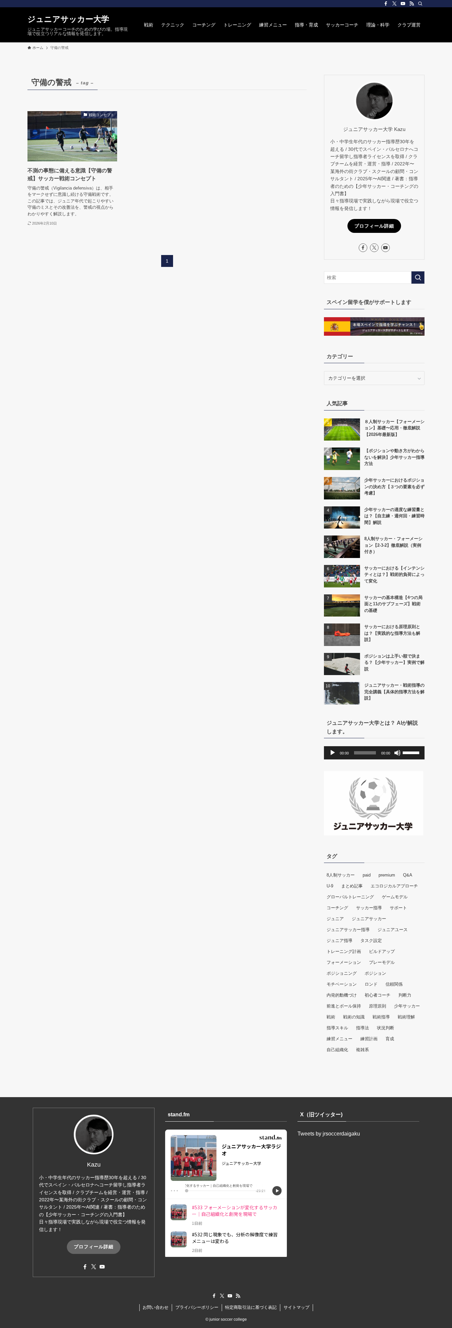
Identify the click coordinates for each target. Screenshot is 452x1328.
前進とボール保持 (344, 1006)
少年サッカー (407, 1006)
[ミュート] (397, 753)
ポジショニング (342, 973)
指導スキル (337, 1027)
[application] (374, 752)
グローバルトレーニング (350, 896)
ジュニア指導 (339, 940)
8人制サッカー (341, 875)
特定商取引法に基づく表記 (251, 1307)
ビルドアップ (382, 951)
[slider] (412, 752)
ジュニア (335, 918)
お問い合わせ (155, 1307)
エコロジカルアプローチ (394, 885)
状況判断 (385, 1027)
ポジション (375, 973)
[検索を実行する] (418, 277)
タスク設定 (371, 940)
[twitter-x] (394, 3)
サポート (398, 907)
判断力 (404, 995)
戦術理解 (406, 1016)
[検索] (420, 3)
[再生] (332, 753)
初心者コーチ (377, 995)
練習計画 (369, 1038)
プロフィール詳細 (374, 226)
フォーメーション (344, 962)
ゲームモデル (395, 896)
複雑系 (362, 1049)
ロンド (371, 984)
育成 (389, 1038)
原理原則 (377, 1006)
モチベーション (342, 984)
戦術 (331, 1016)
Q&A (407, 875)
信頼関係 (394, 984)
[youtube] (403, 3)
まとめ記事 (352, 885)
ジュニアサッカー (369, 918)
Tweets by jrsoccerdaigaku (328, 1133)
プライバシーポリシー (196, 1307)
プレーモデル (382, 962)
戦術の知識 (354, 1016)
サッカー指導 (369, 907)
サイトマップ (296, 1307)
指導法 (362, 1027)
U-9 (330, 885)
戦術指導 (381, 1016)
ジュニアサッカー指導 (348, 929)
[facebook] (386, 3)
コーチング (337, 907)
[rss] (411, 3)
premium (387, 875)
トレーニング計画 (344, 951)
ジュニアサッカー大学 (68, 19)
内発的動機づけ (342, 995)
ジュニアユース (393, 929)
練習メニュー (339, 1038)
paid (367, 875)
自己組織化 (337, 1049)
